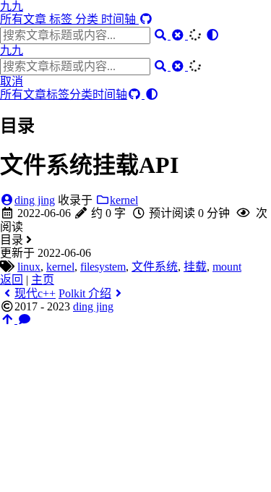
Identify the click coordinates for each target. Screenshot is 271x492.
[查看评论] (24, 319)
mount (226, 266)
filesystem (103, 266)
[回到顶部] (8, 319)
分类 (88, 19)
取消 (11, 81)
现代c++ (35, 293)
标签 (62, 19)
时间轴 (120, 19)
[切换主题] (212, 35)
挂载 (195, 266)
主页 (42, 279)
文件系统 (155, 266)
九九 (11, 6)
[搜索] (162, 35)
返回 (11, 279)
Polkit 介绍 (85, 293)
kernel (124, 200)
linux (28, 266)
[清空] (179, 35)
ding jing (34, 200)
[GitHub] (146, 19)
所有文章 (24, 19)
